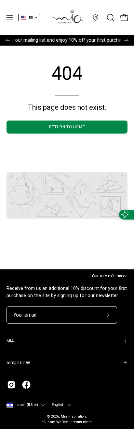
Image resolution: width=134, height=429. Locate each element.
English (58, 405)
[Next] (126, 40)
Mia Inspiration (73, 416)
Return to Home (67, 127)
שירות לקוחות (18, 362)
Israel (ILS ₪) (27, 405)
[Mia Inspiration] (67, 17)
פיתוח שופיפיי (81, 422)
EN (31, 18)
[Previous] (8, 40)
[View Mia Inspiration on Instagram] (11, 385)
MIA (10, 341)
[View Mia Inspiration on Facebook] (26, 385)
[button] (109, 17)
